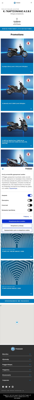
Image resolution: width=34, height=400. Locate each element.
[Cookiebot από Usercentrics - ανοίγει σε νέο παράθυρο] (25, 169)
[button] (17, 323)
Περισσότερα (13, 188)
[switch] (30, 200)
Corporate (5, 380)
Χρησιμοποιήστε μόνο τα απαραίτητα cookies (17, 230)
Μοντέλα (5, 354)
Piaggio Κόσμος (7, 364)
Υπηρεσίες (5, 370)
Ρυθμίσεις (26, 216)
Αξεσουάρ (5, 359)
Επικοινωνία (6, 375)
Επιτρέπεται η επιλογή (17, 225)
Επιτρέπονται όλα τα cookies (17, 221)
